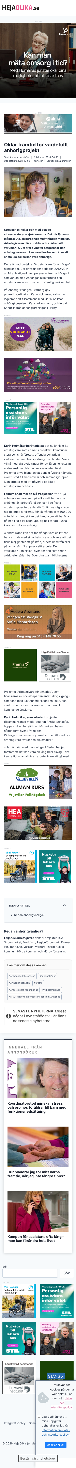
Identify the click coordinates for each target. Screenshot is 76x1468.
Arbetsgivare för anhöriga (23, 989)
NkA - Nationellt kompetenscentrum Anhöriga (34, 996)
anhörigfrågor (48, 976)
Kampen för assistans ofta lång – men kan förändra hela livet (35, 1239)
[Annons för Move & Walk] (38, 597)
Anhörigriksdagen (19, 982)
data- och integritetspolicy (61, 1403)
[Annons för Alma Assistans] (38, 123)
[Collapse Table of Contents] (64, 905)
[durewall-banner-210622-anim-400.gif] (55, 665)
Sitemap (34, 1423)
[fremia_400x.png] (20, 665)
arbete (38, 982)
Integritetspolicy (15, 1423)
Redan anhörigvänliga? (29, 915)
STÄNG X (56, 1376)
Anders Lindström (19, 157)
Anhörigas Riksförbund (22, 976)
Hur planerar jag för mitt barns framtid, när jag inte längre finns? (36, 1174)
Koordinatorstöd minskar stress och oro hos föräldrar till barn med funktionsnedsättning (36, 1107)
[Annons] (38, 97)
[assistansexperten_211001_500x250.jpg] (38, 390)
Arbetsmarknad (51, 989)
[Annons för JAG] (55, 433)
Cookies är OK (56, 1444)
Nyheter (38, 160)
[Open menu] (70, 8)
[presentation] (38, 1078)
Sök (4, 1266)
